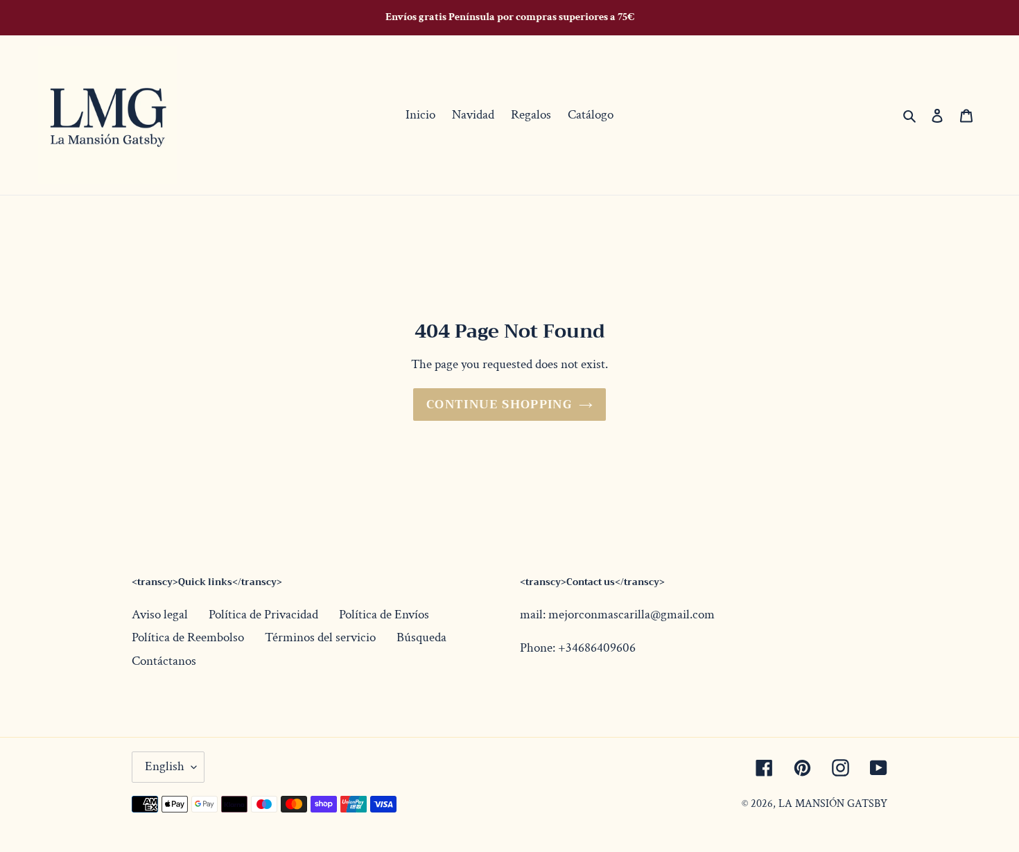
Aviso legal (160, 614)
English (164, 766)
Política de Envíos (384, 614)
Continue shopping (499, 404)
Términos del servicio (320, 637)
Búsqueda (421, 637)
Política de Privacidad (263, 614)
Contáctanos (164, 661)
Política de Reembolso (188, 637)
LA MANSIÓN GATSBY (832, 804)
